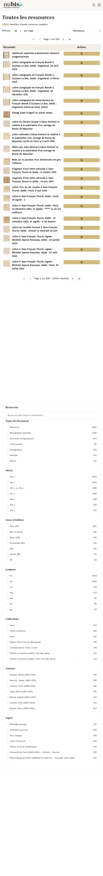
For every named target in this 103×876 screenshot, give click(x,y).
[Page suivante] (63, 39)
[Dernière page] (69, 39)
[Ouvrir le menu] (99, 5)
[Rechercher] (93, 5)
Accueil (89, 14)
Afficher (6, 31)
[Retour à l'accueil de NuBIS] (13, 5)
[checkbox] (51, 427)
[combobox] (51, 415)
